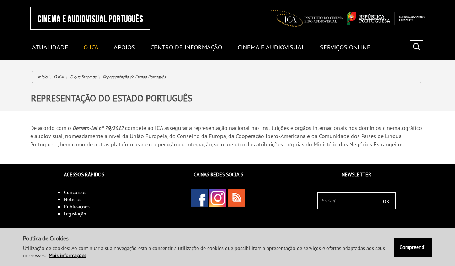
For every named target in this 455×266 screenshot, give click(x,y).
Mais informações (67, 255)
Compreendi (413, 247)
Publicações (77, 206)
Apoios (124, 47)
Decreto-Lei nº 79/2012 (98, 128)
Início (42, 76)
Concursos (75, 192)
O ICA (91, 47)
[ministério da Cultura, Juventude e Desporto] (386, 18)
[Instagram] (217, 198)
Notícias (72, 199)
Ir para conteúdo (415, 3)
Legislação (75, 213)
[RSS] (236, 198)
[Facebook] (199, 198)
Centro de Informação (186, 47)
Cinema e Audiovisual (271, 47)
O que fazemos (83, 76)
